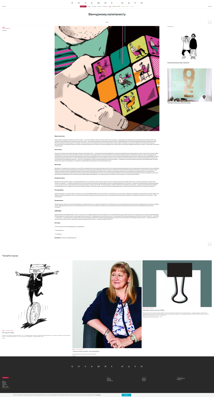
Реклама (109, 378)
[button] (132, 6)
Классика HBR (117, 6)
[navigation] (104, 6)
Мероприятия (110, 380)
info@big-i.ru (179, 379)
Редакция (109, 379)
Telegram (144, 378)
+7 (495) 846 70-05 (181, 378)
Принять (126, 394)
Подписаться (83, 6)
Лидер (89, 6)
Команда (99, 6)
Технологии (105, 6)
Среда (110, 6)
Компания (94, 6)
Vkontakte (144, 379)
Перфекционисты (125, 6)
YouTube (143, 380)
